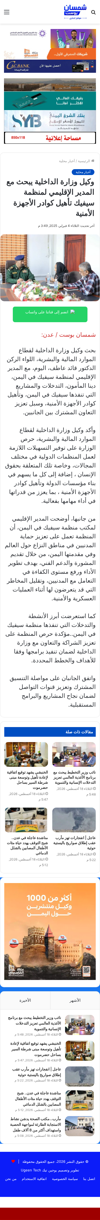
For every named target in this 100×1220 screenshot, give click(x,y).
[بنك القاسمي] (50, 53)
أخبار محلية (67, 161)
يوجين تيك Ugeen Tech (39, 1170)
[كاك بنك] (50, 66)
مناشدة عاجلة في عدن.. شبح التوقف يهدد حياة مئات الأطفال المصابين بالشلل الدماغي (38, 1098)
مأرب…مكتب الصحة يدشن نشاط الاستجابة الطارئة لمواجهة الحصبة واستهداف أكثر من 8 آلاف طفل (35, 1124)
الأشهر (75, 1000)
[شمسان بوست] (75, 12)
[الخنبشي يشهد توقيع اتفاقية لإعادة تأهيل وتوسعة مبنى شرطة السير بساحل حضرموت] (26, 754)
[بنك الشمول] (50, 100)
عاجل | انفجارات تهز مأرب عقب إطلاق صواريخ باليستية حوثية (74, 842)
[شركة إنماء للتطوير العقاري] (50, 84)
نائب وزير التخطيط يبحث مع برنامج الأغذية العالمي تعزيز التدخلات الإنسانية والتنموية (74, 777)
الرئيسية (84, 161)
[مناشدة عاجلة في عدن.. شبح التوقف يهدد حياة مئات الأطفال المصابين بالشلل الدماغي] (26, 820)
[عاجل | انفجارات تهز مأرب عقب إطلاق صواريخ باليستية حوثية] (74, 820)
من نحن (11, 1179)
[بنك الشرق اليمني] (50, 120)
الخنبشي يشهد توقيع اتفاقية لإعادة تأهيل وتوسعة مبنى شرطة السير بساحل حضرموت (35, 1049)
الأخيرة (25, 1000)
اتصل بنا (89, 1179)
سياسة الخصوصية (65, 1179)
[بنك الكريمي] (50, 38)
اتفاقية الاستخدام (34, 1179)
